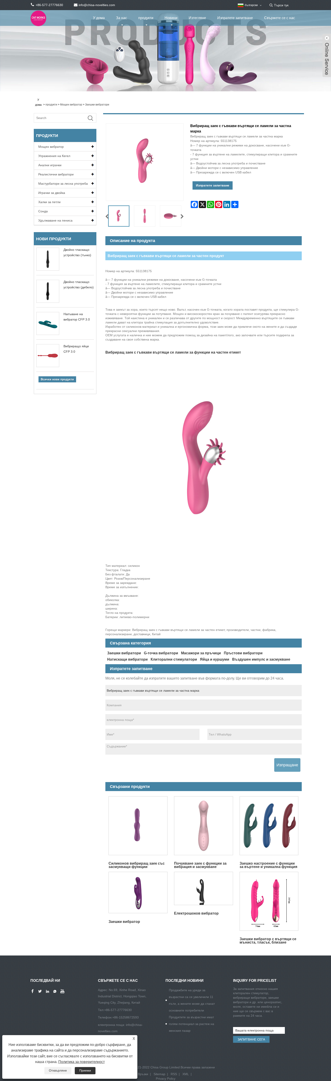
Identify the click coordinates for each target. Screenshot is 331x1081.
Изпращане (287, 765)
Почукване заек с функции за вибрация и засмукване (200, 864)
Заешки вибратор (124, 922)
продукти (145, 18)
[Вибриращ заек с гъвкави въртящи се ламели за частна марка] (119, 216)
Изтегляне (197, 18)
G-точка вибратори (161, 653)
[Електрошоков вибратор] (203, 888)
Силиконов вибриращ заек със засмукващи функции (137, 864)
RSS (174, 1074)
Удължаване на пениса (55, 220)
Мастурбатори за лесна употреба (63, 183)
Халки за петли (49, 202)
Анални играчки (49, 165)
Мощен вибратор (71, 104)
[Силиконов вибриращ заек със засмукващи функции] (138, 826)
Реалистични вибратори (56, 174)
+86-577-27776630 (118, 1010)
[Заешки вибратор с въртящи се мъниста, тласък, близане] (269, 901)
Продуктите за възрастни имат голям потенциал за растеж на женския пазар (191, 1023)
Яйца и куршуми (214, 659)
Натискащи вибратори (127, 659)
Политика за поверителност (81, 1062)
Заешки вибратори (97, 104)
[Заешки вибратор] (138, 893)
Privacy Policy (165, 1078)
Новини (171, 18)
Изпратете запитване (235, 18)
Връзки (143, 1074)
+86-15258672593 (125, 1017)
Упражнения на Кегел (54, 156)
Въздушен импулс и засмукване (261, 659)
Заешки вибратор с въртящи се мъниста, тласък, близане (268, 940)
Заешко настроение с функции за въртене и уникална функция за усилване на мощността (268, 864)
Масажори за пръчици (201, 653)
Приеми (85, 1070)
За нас (121, 18)
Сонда (43, 211)
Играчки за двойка (51, 193)
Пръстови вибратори (243, 653)
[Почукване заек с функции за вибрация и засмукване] (203, 826)
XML (185, 1074)
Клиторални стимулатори (174, 659)
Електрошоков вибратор (196, 913)
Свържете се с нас (279, 18)
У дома (99, 18)
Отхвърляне (58, 1070)
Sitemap (159, 1074)
